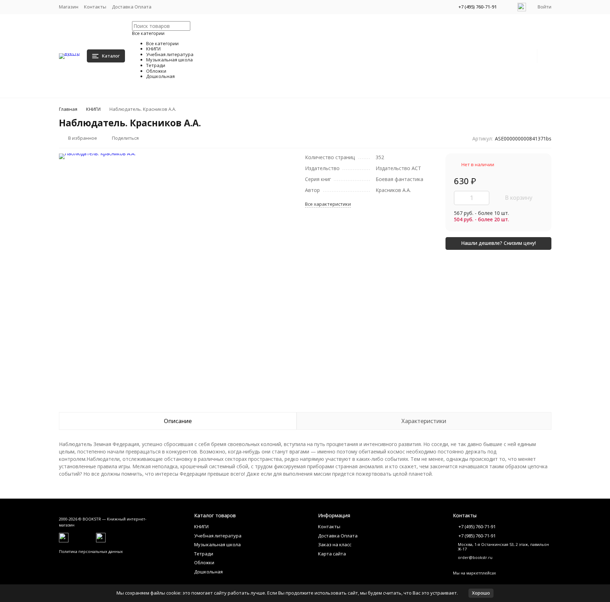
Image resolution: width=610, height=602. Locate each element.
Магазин (68, 7)
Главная (68, 109)
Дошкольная (208, 571)
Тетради (203, 553)
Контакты (95, 7)
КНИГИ (93, 109)
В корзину (518, 197)
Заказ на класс (334, 544)
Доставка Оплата (131, 7)
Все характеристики (328, 204)
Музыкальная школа (217, 544)
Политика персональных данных (91, 551)
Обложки (204, 562)
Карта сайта (332, 553)
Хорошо (481, 593)
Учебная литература (217, 535)
